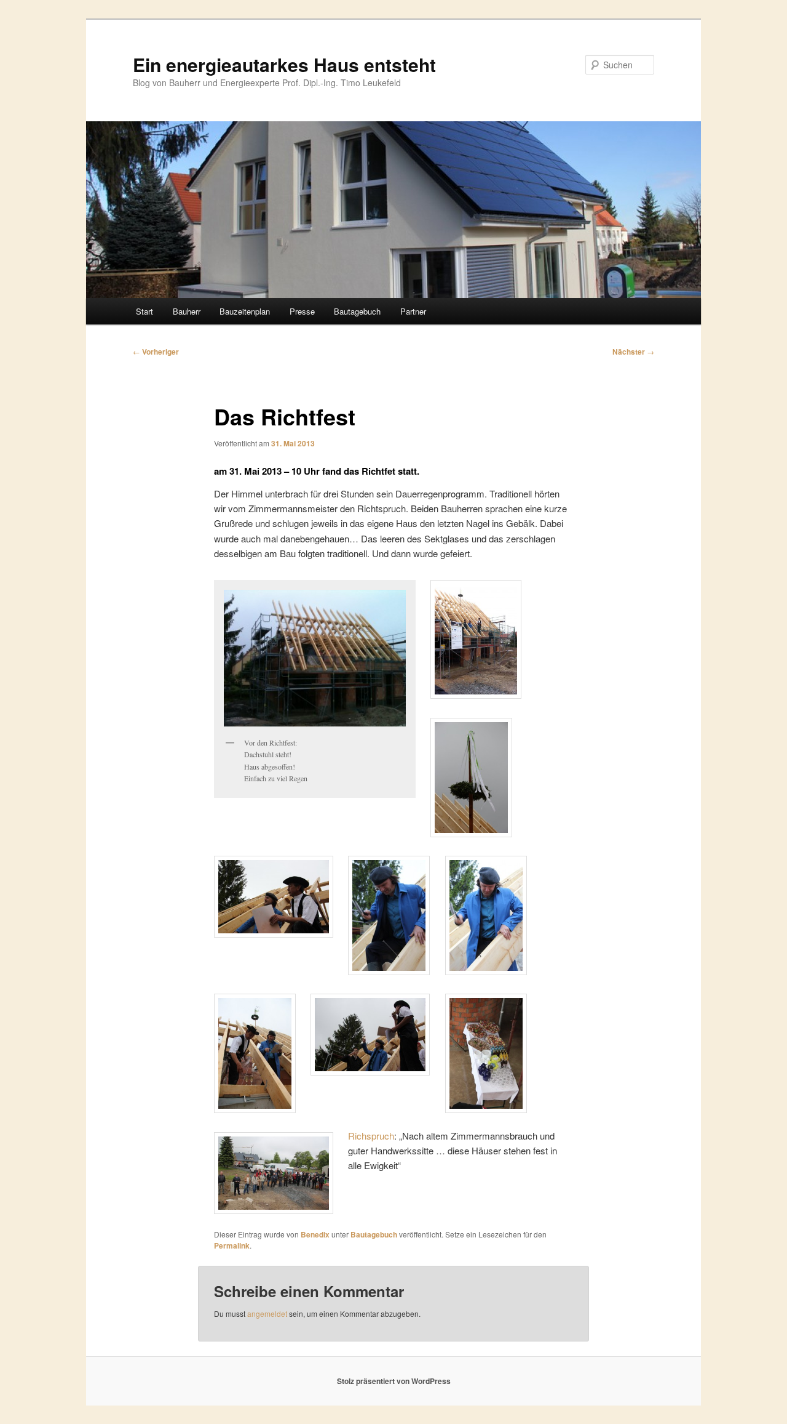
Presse (302, 311)
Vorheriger (156, 351)
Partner (413, 311)
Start (144, 311)
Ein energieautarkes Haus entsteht (284, 64)
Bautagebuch (357, 311)
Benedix (315, 1234)
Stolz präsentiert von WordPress (394, 1380)
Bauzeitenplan (244, 311)
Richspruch (371, 1135)
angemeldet (267, 1313)
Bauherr (186, 311)
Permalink (232, 1245)
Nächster (633, 351)
